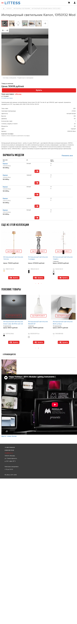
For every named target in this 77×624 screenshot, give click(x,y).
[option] (13, 255)
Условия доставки (7, 98)
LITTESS (12, 3)
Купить (39, 90)
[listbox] (38, 478)
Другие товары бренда (9, 436)
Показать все (67, 156)
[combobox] (19, 94)
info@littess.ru (9, 453)
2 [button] (38, 283)
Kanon (5, 164)
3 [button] (41, 283)
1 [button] (36, 283)
